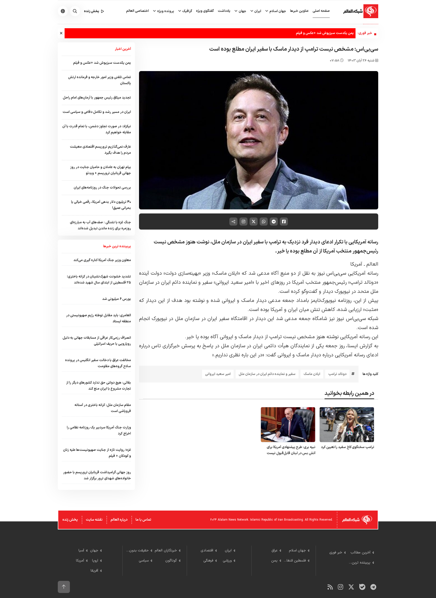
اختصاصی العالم (137, 11)
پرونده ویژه (165, 11)
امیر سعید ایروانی (218, 374)
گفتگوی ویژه (205, 11)
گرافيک (186, 11)
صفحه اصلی (321, 11)
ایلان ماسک (312, 374)
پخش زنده (70, 519)
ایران (257, 11)
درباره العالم (119, 519)
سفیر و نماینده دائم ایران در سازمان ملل (267, 374)
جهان (242, 11)
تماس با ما (143, 519)
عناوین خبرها (299, 11)
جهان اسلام (277, 11)
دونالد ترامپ (337, 374)
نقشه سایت (94, 519)
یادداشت (224, 11)
